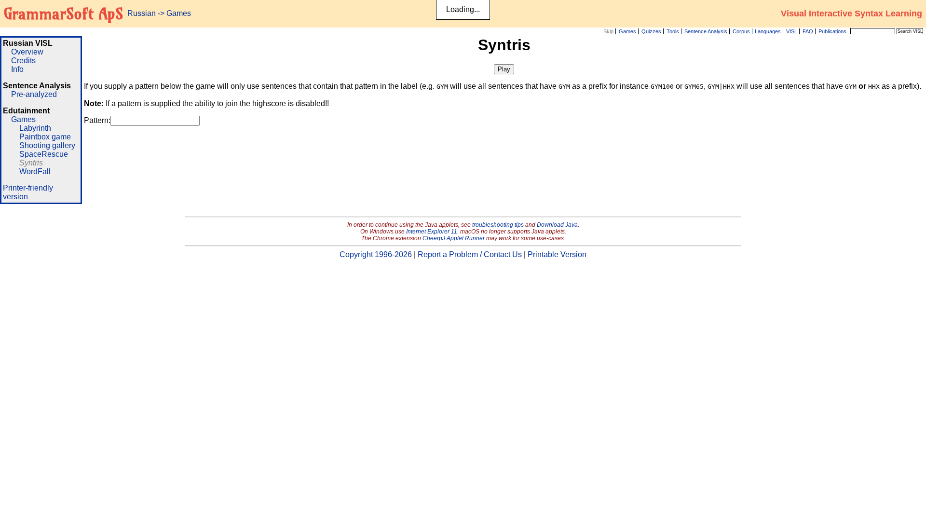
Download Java (557, 224)
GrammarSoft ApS (63, 13)
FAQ (808, 31)
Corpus (741, 31)
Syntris (31, 163)
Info (17, 69)
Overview (27, 52)
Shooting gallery (47, 145)
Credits (23, 60)
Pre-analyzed (34, 94)
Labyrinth (35, 128)
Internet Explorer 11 (431, 231)
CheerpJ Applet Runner (453, 238)
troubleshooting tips (498, 224)
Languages (768, 31)
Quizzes (651, 31)
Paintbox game (45, 137)
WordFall (35, 171)
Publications (832, 31)
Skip (608, 31)
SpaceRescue (43, 154)
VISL (791, 31)
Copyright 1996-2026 (376, 254)
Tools (673, 31)
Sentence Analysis (705, 31)
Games (627, 31)
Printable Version (557, 254)
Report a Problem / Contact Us (470, 254)
